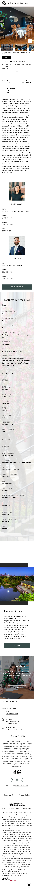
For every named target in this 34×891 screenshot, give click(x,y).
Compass (29, 743)
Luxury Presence (21, 785)
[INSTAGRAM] (17, 780)
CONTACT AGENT (17, 287)
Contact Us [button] (17, 688)
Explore (17, 645)
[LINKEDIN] (21, 780)
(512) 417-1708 (7, 218)
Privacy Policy (24, 795)
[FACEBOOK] (12, 780)
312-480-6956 (7, 272)
